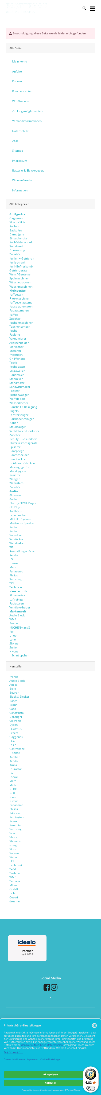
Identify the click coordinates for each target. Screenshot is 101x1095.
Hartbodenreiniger (21, 419)
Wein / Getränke (20, 274)
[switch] (90, 1088)
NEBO (13, 789)
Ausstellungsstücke (22, 551)
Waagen (14, 479)
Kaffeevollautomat (21, 302)
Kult (11, 632)
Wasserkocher (18, 403)
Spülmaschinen (19, 278)
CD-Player (16, 507)
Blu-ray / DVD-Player (22, 503)
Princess (14, 813)
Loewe (13, 563)
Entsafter (15, 351)
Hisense (14, 753)
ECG (12, 741)
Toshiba (14, 873)
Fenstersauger (18, 415)
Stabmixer (16, 379)
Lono (12, 639)
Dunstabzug (17, 250)
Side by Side (17, 222)
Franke (13, 677)
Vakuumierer (17, 339)
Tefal (12, 869)
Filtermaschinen (19, 298)
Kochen (14, 226)
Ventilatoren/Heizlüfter (24, 431)
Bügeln (14, 411)
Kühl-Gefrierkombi (21, 266)
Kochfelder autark (21, 242)
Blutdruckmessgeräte (23, 443)
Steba (13, 857)
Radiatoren (16, 603)
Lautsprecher (18, 515)
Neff (12, 793)
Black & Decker (19, 697)
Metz (12, 567)
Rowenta (15, 825)
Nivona (14, 651)
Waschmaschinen (20, 287)
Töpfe (13, 363)
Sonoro (14, 853)
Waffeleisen (17, 399)
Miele (13, 785)
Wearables (16, 483)
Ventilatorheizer (19, 607)
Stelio (13, 647)
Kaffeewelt (16, 295)
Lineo (12, 635)
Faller (13, 893)
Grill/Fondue (17, 359)
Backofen (15, 230)
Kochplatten (17, 367)
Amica (13, 685)
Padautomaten (19, 310)
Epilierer (14, 447)
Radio (13, 527)
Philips (13, 575)
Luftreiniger (17, 599)
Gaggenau (16, 218)
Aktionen (15, 495)
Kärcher (14, 757)
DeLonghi (15, 717)
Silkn (12, 849)
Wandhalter (17, 543)
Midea (13, 885)
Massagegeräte (19, 467)
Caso (12, 709)
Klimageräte (17, 595)
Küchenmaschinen (21, 323)
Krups (13, 765)
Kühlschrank (17, 262)
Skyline (14, 643)
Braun (13, 705)
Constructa (16, 713)
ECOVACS (15, 729)
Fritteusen (16, 355)
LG (11, 559)
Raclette (14, 335)
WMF (12, 619)
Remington (16, 817)
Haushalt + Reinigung (23, 407)
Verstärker (16, 539)
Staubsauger (17, 427)
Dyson (13, 725)
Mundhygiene (18, 471)
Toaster (14, 391)
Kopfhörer (16, 511)
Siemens (15, 841)
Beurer (14, 693)
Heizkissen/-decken (22, 463)
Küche (13, 331)
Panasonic (16, 571)
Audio (13, 499)
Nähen (13, 423)
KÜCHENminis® (19, 628)
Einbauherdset (18, 238)
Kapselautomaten (20, 306)
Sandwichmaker (19, 387)
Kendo (13, 555)
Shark (13, 837)
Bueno (13, 623)
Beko (12, 689)
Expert (13, 733)
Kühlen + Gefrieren (21, 258)
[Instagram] (54, 987)
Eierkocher (16, 347)
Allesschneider (19, 343)
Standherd (16, 246)
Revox (13, 821)
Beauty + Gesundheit (23, 439)
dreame (14, 901)
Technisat (15, 587)
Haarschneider (19, 455)
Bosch (13, 701)
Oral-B (13, 889)
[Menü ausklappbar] (92, 8)
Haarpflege (16, 451)
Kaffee (13, 315)
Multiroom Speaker (22, 523)
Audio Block (17, 615)
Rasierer (14, 475)
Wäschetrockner (20, 282)
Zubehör (14, 254)
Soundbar (15, 535)
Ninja (12, 797)
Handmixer (16, 375)
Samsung (15, 579)
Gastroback (16, 749)
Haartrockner (18, 459)
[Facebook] (46, 987)
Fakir (12, 745)
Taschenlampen (19, 327)
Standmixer (16, 383)
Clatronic (15, 721)
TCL (11, 583)
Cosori (13, 897)
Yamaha (14, 881)
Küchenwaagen (19, 395)
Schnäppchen (20, 655)
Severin (14, 833)
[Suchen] (84, 8)
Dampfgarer (17, 234)
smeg (13, 845)
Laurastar (15, 769)
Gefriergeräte (18, 270)
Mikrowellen (17, 371)
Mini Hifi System (20, 519)
